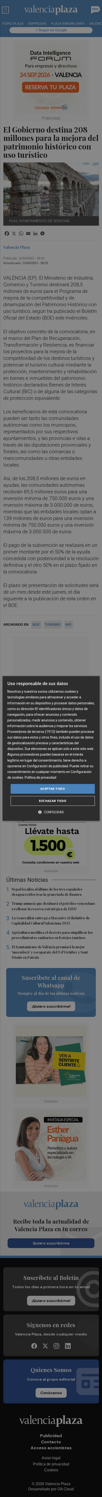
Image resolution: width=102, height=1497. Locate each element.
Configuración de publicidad (47, 766)
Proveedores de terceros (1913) (31, 732)
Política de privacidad (40, 777)
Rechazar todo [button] (52, 801)
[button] (51, 812)
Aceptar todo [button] (52, 789)
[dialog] (51, 748)
